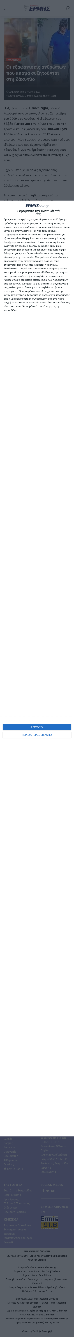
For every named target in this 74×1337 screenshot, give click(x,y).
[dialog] (37, 668)
